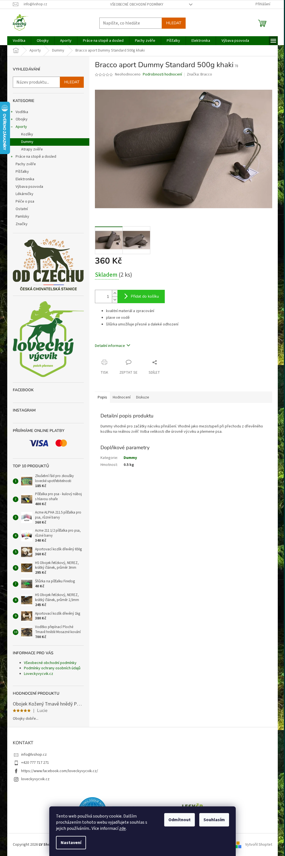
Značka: (199, 74)
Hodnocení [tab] (122, 397)
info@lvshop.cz (34, 754)
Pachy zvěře (26, 164)
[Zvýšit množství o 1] (114, 293)
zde (122, 828)
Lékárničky (24, 194)
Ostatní (22, 209)
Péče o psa (25, 201)
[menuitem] (19, 40)
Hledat (173, 23)
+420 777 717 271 (35, 762)
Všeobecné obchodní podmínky (136, 4)
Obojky (22, 119)
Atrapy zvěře (32, 149)
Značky (22, 224)
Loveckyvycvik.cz (38, 674)
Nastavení (71, 843)
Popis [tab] (102, 397)
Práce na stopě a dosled (36, 156)
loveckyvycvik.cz (35, 779)
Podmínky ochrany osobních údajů (52, 668)
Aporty (21, 127)
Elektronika (25, 179)
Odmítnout (179, 820)
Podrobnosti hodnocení (162, 74)
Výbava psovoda (29, 186)
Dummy (27, 142)
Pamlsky (22, 216)
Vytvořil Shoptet (258, 844)
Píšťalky (22, 171)
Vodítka (22, 112)
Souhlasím (214, 820)
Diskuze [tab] (142, 397)
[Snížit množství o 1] (114, 299)
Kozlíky (27, 134)
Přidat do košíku (145, 296)
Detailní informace (110, 346)
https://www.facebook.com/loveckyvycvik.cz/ (59, 771)
